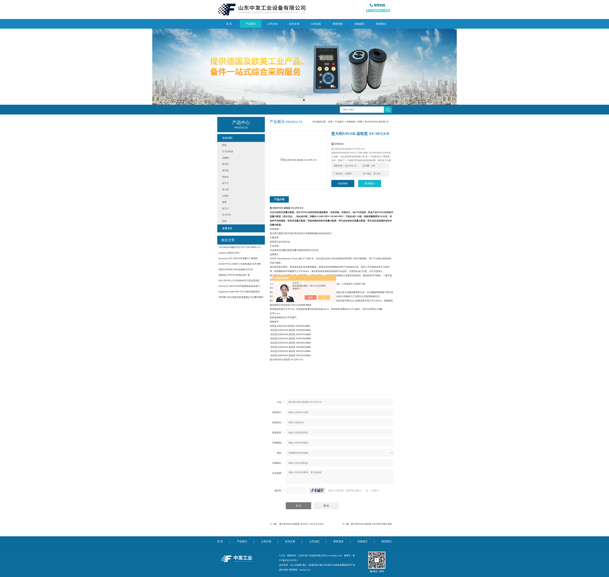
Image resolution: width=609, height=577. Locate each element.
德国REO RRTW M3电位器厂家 (234, 275)
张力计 (225, 208)
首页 (330, 121)
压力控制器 (227, 151)
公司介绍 (272, 23)
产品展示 (251, 23)
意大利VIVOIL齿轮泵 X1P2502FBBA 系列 (371, 524)
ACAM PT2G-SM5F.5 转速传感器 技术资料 (240, 264)
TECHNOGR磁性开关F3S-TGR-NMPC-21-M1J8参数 (241, 247)
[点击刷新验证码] (317, 490)
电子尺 (225, 183)
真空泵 (225, 164)
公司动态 (316, 23)
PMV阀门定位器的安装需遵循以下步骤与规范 (241, 297)
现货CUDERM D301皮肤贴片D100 (236, 269)
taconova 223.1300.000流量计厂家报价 (238, 258)
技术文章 (294, 23)
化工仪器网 (295, 565)
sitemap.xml (304, 570)
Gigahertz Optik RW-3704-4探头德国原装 (239, 291)
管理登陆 (293, 570)
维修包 (225, 176)
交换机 (225, 195)
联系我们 (381, 23)
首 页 (229, 23)
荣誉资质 (338, 23)
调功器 (225, 170)
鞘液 (224, 145)
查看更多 (227, 228)
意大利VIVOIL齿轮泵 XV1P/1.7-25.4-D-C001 (301, 524)
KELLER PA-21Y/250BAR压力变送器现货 (239, 280)
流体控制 (350, 121)
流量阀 (225, 157)
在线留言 (359, 23)
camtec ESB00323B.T (230, 253)
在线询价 (343, 183)
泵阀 (360, 121)
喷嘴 (224, 202)
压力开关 (226, 215)
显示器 (225, 189)
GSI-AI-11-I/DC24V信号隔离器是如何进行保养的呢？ (241, 286)
